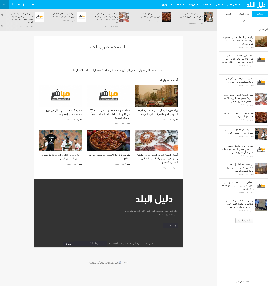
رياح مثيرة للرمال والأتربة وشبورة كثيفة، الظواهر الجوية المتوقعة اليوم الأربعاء (238, 40)
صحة (179, 4)
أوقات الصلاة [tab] (244, 14)
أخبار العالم (232, 4)
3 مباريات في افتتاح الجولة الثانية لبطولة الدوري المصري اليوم (191, 16)
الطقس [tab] (228, 14)
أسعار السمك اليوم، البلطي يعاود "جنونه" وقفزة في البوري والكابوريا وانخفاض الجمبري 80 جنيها (238, 98)
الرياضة (192, 4)
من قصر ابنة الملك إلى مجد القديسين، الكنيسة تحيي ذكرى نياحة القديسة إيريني (240, 167)
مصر (218, 4)
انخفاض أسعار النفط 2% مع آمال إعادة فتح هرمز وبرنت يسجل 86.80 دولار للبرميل (238, 185)
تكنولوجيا (166, 4)
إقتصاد (206, 4)
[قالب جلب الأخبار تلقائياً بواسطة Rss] (105, 262)
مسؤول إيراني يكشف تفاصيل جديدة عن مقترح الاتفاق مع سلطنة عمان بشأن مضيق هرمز (238, 149)
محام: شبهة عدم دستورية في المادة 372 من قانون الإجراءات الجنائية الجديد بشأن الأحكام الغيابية (238, 58)
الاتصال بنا (78, 70)
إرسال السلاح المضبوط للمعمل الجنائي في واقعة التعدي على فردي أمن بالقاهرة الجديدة (240, 203)
